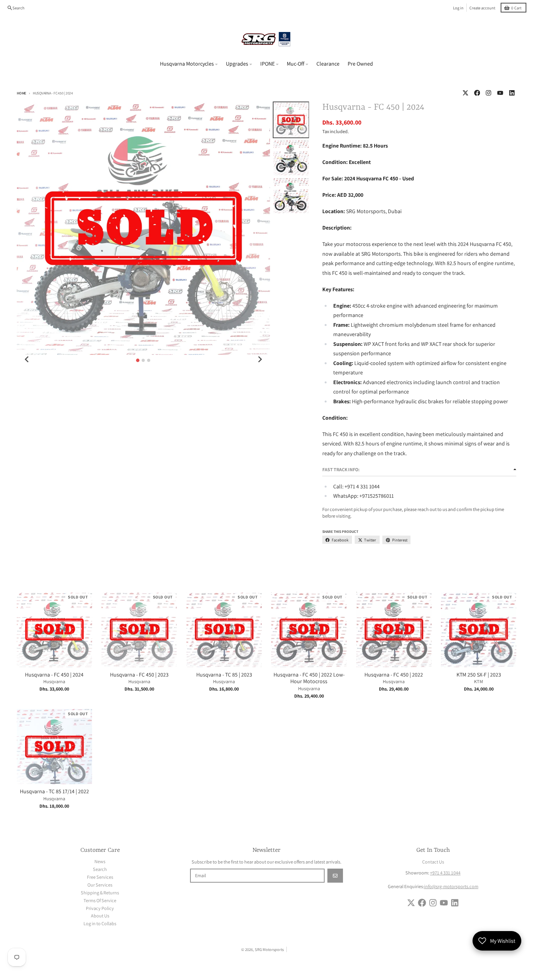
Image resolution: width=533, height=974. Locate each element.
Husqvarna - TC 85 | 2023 (224, 674)
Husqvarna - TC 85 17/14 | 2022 (54, 791)
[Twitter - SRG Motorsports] (465, 93)
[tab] (138, 360)
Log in (458, 8)
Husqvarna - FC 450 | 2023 (139, 674)
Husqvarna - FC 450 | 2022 (393, 674)
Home (21, 93)
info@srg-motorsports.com (451, 886)
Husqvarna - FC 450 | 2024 (54, 674)
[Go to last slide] (27, 360)
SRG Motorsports (269, 949)
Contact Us (433, 861)
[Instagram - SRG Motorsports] (488, 93)
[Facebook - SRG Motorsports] (477, 93)
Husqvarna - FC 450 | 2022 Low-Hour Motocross (309, 678)
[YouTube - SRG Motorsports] (500, 93)
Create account (482, 8)
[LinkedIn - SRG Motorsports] (511, 93)
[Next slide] (260, 360)
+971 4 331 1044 (445, 872)
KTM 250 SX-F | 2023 (479, 674)
